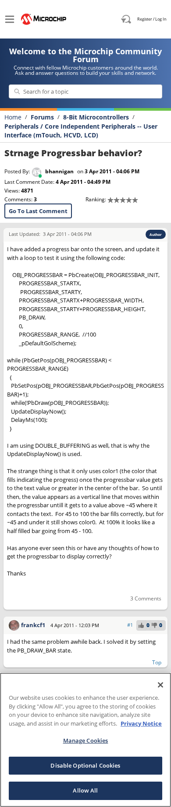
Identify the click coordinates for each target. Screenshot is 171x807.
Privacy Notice (141, 723)
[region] (85, 740)
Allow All (85, 790)
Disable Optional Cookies (85, 765)
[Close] (160, 685)
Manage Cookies (85, 740)
